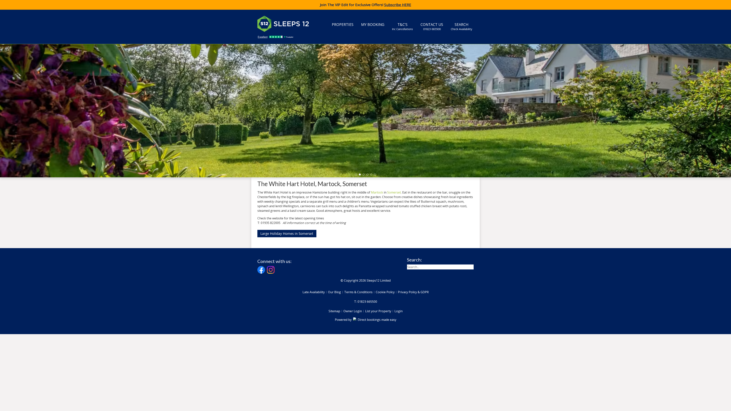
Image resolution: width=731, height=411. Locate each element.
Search (461, 26)
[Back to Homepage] (285, 23)
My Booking (372, 24)
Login (398, 311)
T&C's (402, 26)
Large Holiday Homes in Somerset (286, 233)
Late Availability (313, 292)
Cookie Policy (385, 292)
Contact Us (432, 26)
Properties (343, 24)
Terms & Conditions (358, 292)
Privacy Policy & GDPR (413, 292)
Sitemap (334, 311)
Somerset (394, 192)
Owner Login (352, 311)
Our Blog (334, 292)
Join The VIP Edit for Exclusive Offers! (365, 4)
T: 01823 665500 (365, 301)
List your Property (378, 311)
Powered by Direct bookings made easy (365, 320)
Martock (377, 192)
